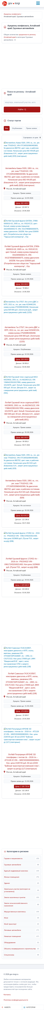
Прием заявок (31, 128)
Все (6, 128)
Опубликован (17, 128)
